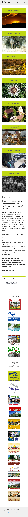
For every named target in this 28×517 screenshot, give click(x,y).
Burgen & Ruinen (14, 103)
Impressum (20, 511)
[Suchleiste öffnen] (18, 2)
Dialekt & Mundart (14, 150)
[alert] (14, 283)
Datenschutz (11, 513)
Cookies (18, 513)
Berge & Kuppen (14, 10)
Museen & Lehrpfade (14, 127)
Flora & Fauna (14, 80)
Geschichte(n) (14, 173)
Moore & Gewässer (14, 57)
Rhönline (6, 2)
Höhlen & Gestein (14, 33)
